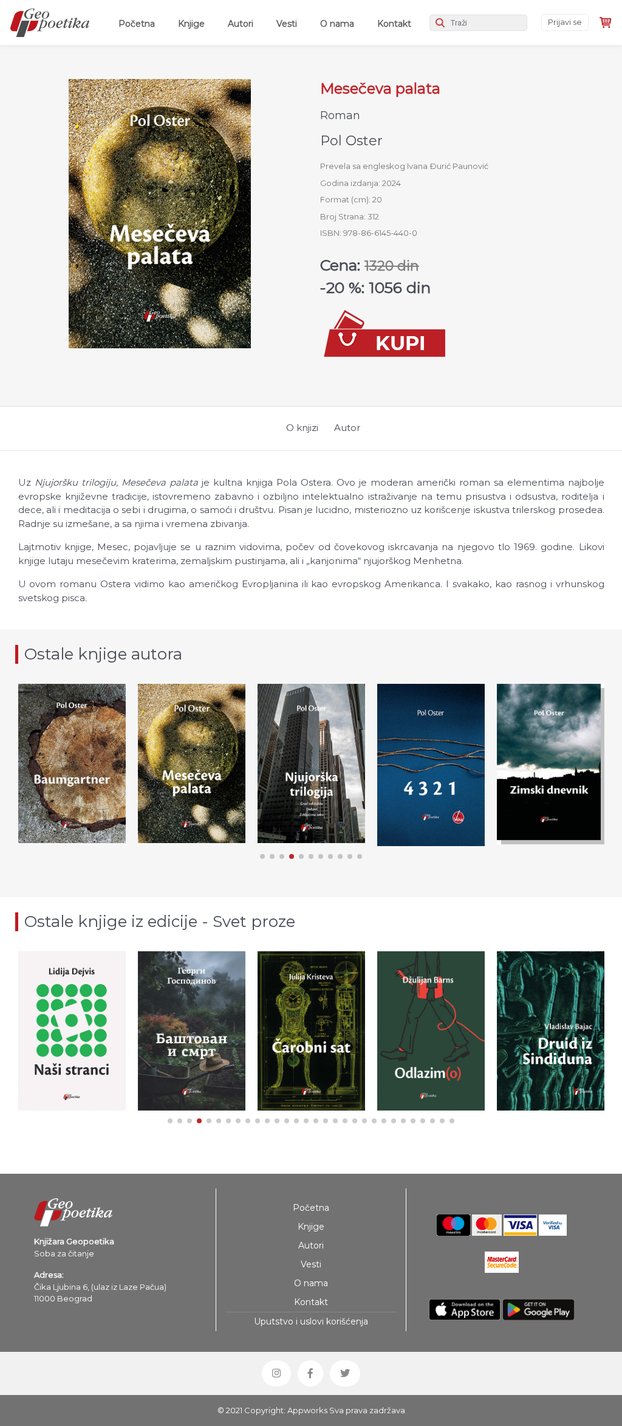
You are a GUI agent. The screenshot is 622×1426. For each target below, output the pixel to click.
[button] (262, 856)
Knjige (191, 23)
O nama (337, 23)
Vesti (286, 23)
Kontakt (394, 23)
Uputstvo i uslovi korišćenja (311, 1321)
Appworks (307, 1410)
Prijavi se (565, 22)
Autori (240, 23)
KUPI (72, 806)
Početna (139, 23)
